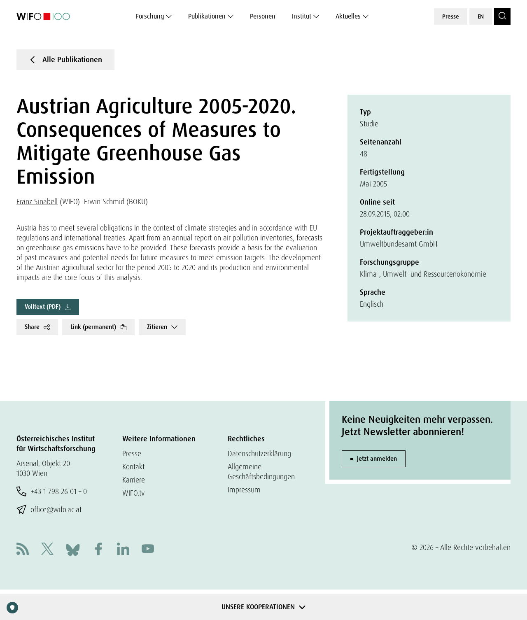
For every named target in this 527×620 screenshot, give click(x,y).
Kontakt (133, 466)
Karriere (133, 480)
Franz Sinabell (37, 201)
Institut (301, 16)
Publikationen (207, 16)
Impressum (244, 489)
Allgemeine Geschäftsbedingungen (261, 471)
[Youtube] (148, 550)
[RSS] (22, 550)
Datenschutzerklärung (259, 453)
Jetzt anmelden (377, 459)
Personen (262, 16)
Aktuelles (348, 16)
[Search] (502, 16)
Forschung (150, 16)
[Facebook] (98, 550)
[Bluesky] (73, 549)
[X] (47, 550)
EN (481, 16)
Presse (450, 16)
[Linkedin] (123, 550)
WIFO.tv (133, 493)
